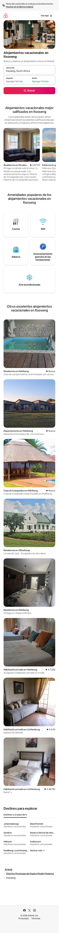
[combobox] (29, 71)
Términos (35, 918)
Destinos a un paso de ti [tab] (15, 814)
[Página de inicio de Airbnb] (6, 15)
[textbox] (16, 81)
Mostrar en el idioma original (19, 6)
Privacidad (24, 918)
